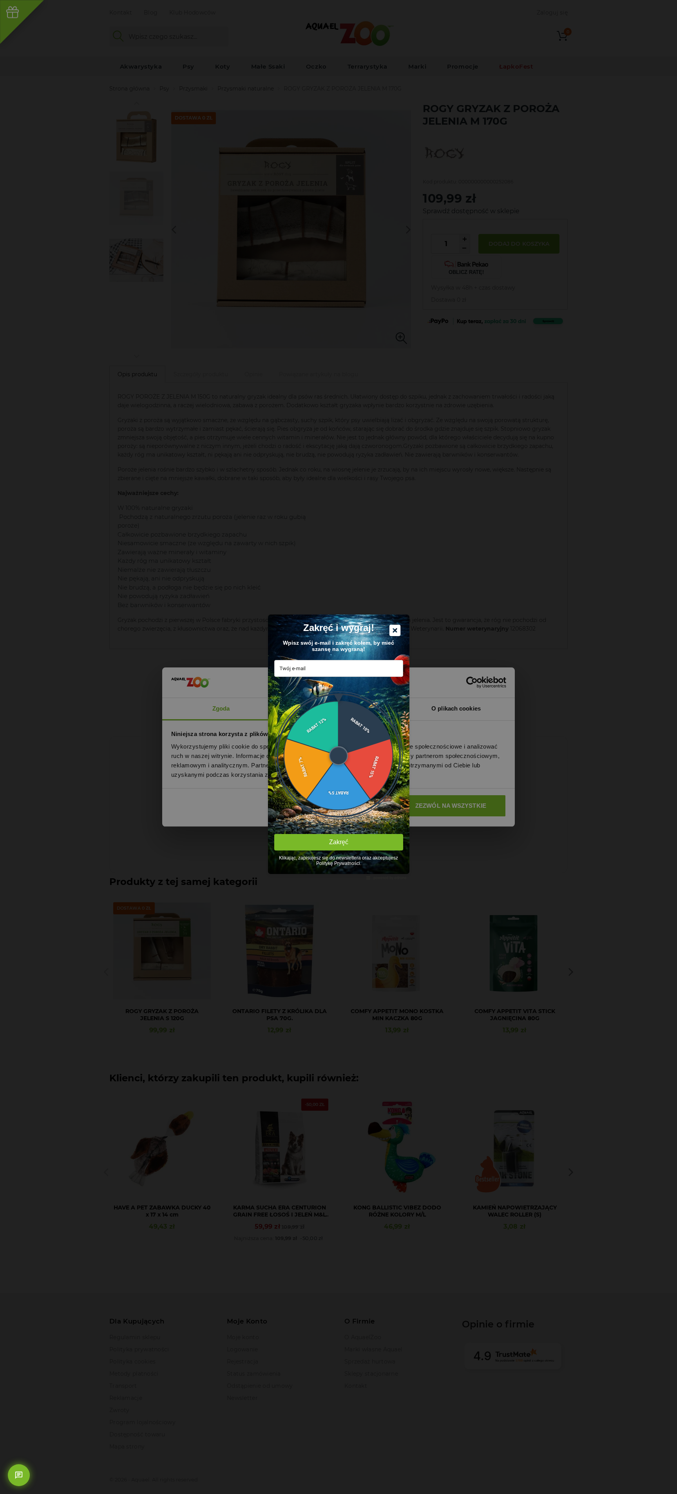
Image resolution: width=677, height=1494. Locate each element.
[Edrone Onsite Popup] (338, 747)
